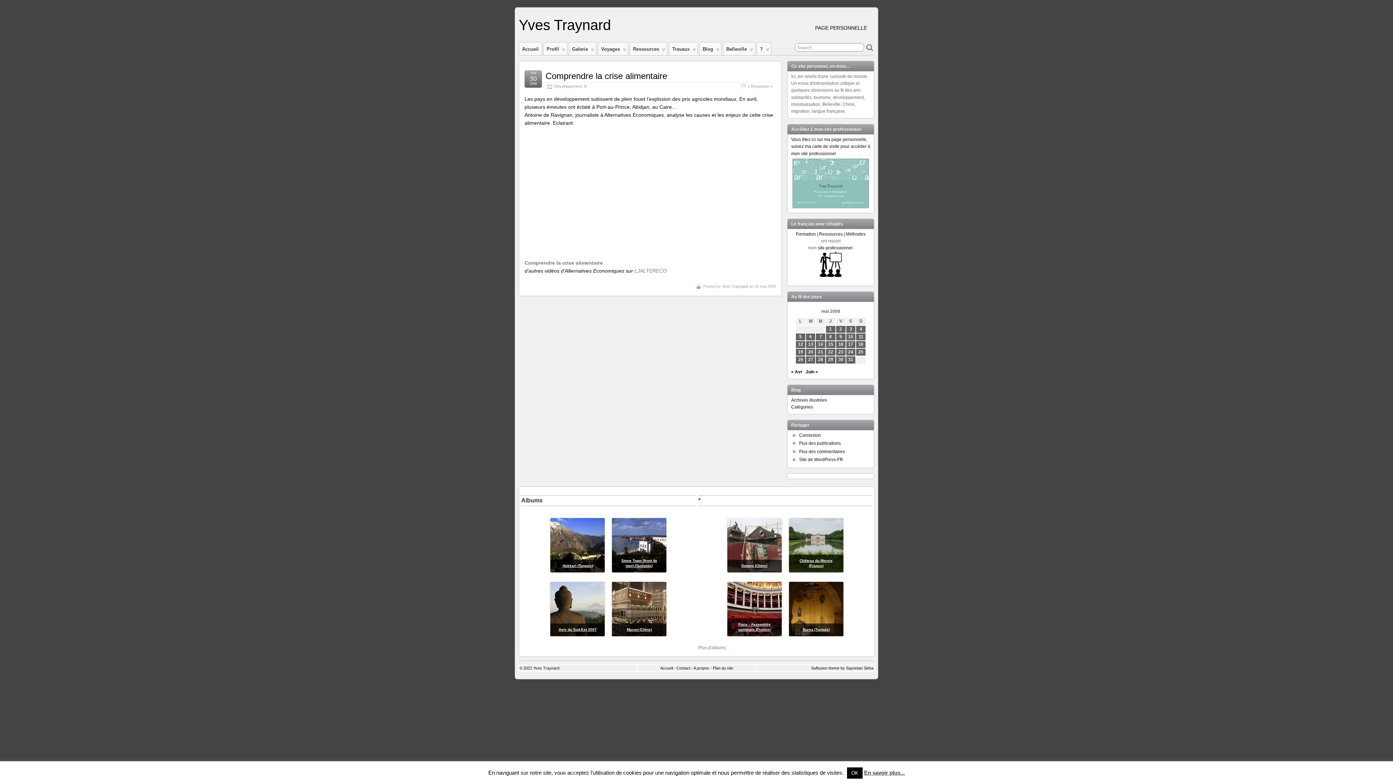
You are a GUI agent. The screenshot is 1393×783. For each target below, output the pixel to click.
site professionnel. (836, 247)
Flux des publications (820, 443)
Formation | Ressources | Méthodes (831, 234)
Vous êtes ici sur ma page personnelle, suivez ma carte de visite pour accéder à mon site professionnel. (830, 146)
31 (850, 359)
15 (830, 344)
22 (830, 352)
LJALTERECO (650, 271)
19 (800, 352)
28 (820, 359)
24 (850, 352)
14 (820, 344)
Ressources (646, 49)
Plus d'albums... (713, 647)
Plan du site (723, 668)
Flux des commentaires (822, 451)
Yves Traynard (565, 25)
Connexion (810, 435)
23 (840, 352)
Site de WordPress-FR (821, 459)
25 (860, 352)
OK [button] (854, 773)
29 (830, 359)
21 (820, 352)
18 (860, 344)
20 (810, 352)
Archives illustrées (809, 400)
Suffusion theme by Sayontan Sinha (842, 668)
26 (800, 359)
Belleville (736, 49)
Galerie (580, 49)
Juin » (812, 371)
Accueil (530, 49)
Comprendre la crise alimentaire (606, 76)
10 (850, 336)
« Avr (796, 371)
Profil (553, 49)
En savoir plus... (884, 773)
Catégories (802, 407)
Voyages (610, 49)
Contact (683, 668)
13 (810, 344)
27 (810, 359)
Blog (708, 49)
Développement (568, 86)
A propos (701, 668)
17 (850, 344)
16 (840, 344)
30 (840, 359)
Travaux (681, 49)
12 (800, 344)
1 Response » (760, 86)
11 (861, 336)
